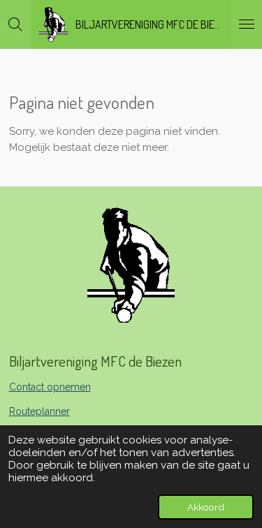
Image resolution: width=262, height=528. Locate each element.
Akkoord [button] (205, 507)
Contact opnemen (50, 387)
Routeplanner (39, 411)
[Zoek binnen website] (15, 24)
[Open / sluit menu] (246, 24)
